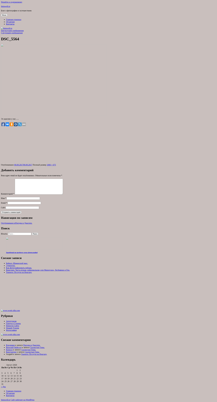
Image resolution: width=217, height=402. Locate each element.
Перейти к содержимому (11, 2)
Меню (4, 15)
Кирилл (9, 350)
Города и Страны (13, 323)
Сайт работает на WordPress (22, 400)
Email (4, 203)
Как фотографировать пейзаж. (19, 268)
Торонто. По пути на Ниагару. (19, 272)
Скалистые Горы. (37, 347)
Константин (11, 352)
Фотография (11, 330)
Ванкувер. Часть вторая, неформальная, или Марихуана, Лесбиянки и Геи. (38, 270)
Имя (3, 198)
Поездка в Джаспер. (31, 345)
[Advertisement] (108, 145)
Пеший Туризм (12, 328)
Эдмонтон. (10, 265)
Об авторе (10, 22)
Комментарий (7, 194)
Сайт (3, 207)
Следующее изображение (12, 33)
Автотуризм (11, 321)
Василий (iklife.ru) (13, 347)
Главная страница (13, 19)
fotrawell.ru (5, 6)
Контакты (10, 24)
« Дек (3, 387)
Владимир (10, 345)
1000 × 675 (51, 165)
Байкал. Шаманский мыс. (17, 263)
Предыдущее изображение (12, 31)
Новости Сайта (12, 326)
